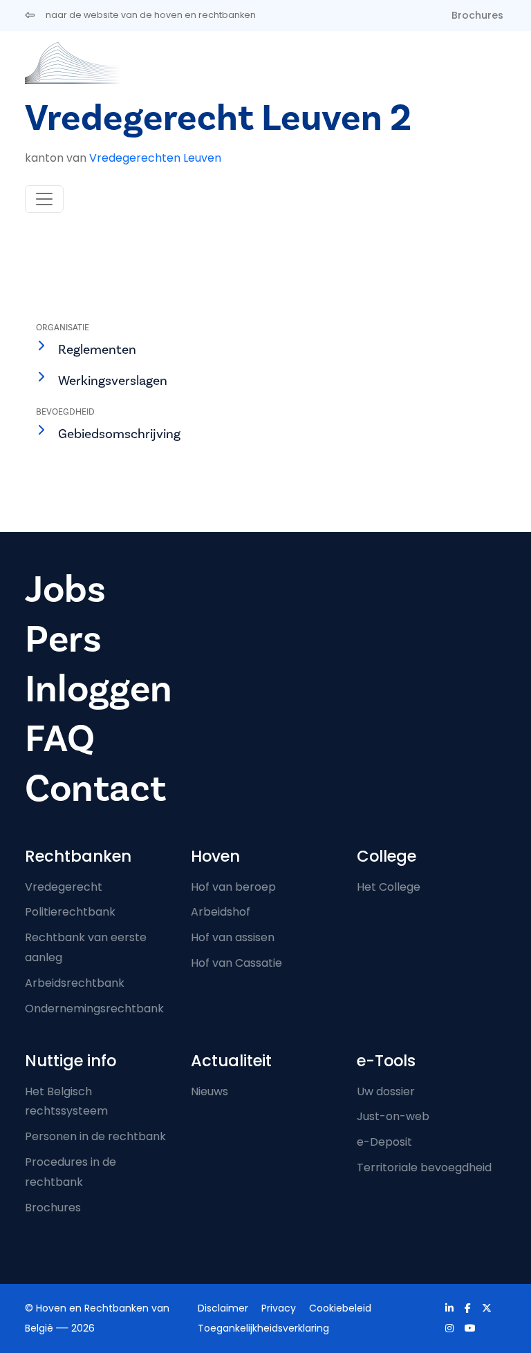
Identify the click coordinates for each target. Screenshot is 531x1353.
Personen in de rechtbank (95, 1136)
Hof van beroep (233, 887)
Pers (63, 639)
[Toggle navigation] (44, 199)
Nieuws (209, 1091)
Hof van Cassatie (236, 963)
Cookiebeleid (340, 1308)
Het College (388, 887)
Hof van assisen (232, 937)
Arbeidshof (220, 912)
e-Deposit (384, 1142)
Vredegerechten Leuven (155, 158)
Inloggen (98, 689)
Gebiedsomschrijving (119, 434)
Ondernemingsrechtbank (94, 1008)
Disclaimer (223, 1308)
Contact (95, 788)
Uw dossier (386, 1091)
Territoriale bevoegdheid (424, 1167)
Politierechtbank (70, 912)
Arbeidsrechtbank (74, 983)
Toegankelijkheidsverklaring (263, 1328)
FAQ (60, 739)
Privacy (278, 1308)
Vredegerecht (63, 887)
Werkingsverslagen (112, 380)
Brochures (477, 15)
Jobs (65, 589)
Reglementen (97, 349)
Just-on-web (393, 1116)
